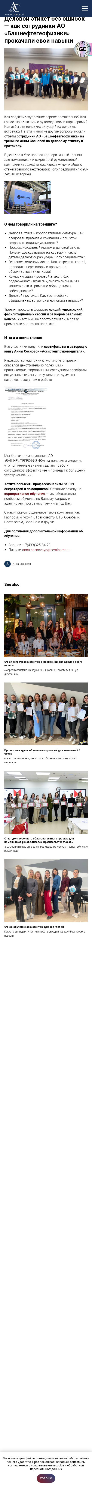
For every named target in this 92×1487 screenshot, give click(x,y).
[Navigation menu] (85, 8)
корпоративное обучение (24, 494)
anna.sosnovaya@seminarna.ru (46, 550)
